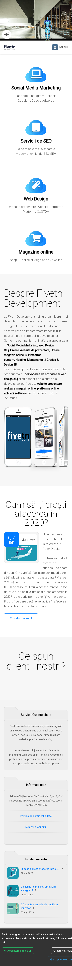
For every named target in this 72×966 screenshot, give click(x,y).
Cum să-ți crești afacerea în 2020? (40, 868)
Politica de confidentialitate (36, 815)
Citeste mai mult (21, 618)
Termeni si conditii (35, 826)
